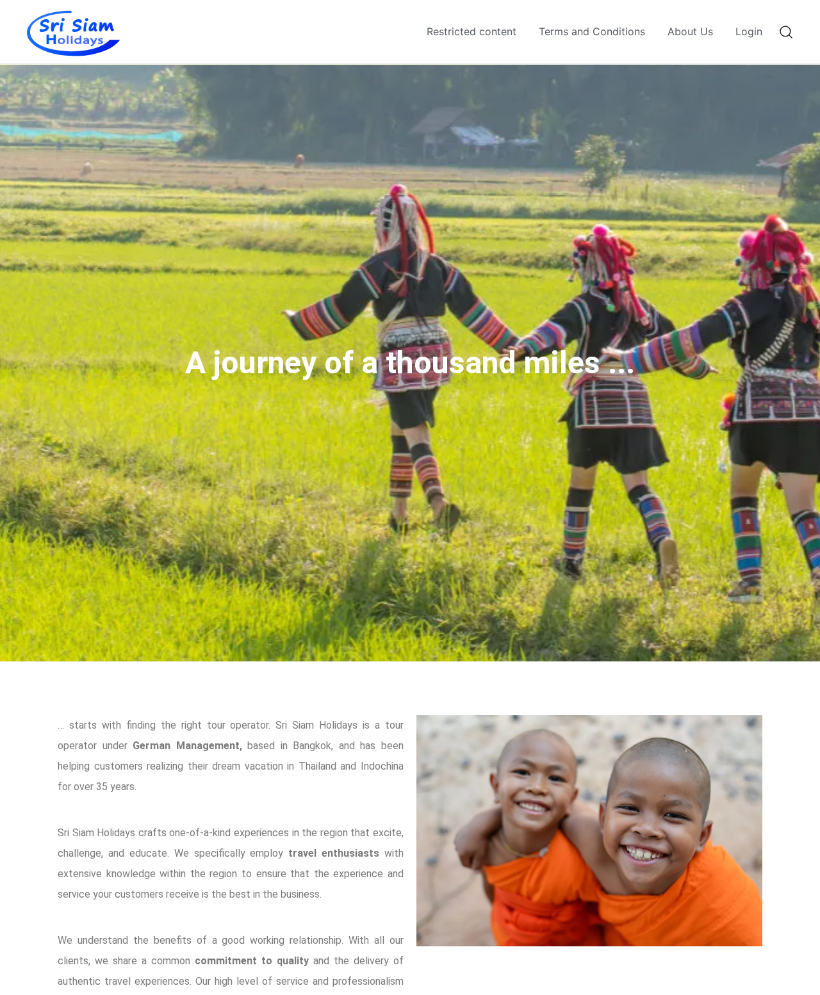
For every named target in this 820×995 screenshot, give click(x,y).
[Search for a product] (786, 31)
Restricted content (471, 31)
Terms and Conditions (592, 31)
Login (748, 31)
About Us (690, 31)
